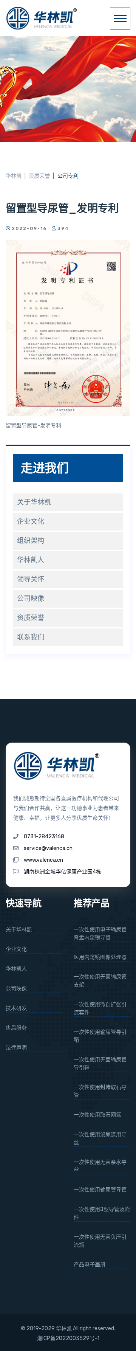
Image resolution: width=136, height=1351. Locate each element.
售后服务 (16, 1028)
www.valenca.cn (43, 860)
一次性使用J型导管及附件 (102, 1213)
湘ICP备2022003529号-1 (68, 1338)
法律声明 (16, 1047)
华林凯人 (30, 560)
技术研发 (16, 1008)
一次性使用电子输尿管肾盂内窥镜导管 (100, 933)
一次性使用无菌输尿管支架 (100, 981)
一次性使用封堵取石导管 (100, 1091)
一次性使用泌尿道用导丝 (100, 1138)
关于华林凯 (34, 502)
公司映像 (30, 598)
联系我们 (30, 637)
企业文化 (30, 521)
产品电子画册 (89, 1264)
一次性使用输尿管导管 (100, 1190)
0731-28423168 (44, 836)
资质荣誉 (39, 176)
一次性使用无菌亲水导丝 (100, 1166)
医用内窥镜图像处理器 (100, 957)
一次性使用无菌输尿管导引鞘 (100, 1063)
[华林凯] (43, 17)
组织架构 (30, 541)
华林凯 (14, 176)
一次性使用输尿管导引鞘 (100, 1036)
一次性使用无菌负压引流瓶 (100, 1241)
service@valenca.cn (48, 848)
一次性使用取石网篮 (97, 1115)
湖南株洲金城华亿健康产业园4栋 (62, 872)
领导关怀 (30, 579)
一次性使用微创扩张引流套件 (100, 1008)
